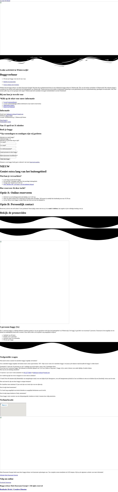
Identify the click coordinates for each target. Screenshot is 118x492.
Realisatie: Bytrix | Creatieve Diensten (13, 489)
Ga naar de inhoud (5, 0)
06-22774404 (27, 372)
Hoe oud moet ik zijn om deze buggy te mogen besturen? (15, 381)
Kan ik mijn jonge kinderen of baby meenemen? (13, 393)
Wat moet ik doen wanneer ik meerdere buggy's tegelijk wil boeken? (18, 360)
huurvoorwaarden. (35, 162)
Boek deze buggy (5, 159)
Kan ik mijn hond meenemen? (8, 387)
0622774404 (9, 115)
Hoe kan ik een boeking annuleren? (9, 369)
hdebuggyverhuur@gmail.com (15, 114)
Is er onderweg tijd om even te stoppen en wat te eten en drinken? (18, 375)
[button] (59, 361)
